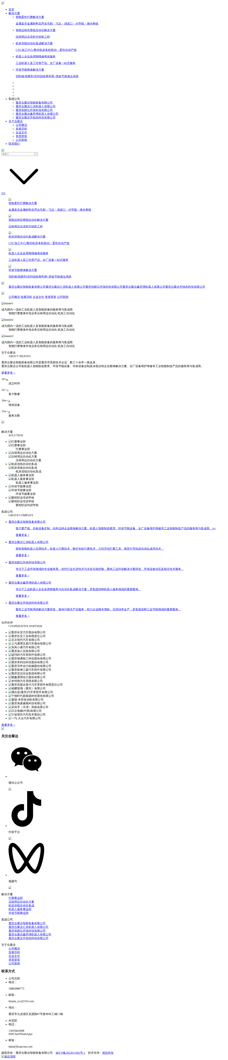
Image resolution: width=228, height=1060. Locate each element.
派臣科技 (108, 1052)
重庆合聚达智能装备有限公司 (34, 102)
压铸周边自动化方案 (21, 901)
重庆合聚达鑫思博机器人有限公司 (37, 113)
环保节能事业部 (18, 912)
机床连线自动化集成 (21, 905)
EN (3, 193)
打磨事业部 (16, 897)
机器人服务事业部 (20, 909)
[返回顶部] (8, 1056)
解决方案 (14, 13)
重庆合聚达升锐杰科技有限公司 (36, 117)
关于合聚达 (16, 121)
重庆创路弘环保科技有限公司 (34, 110)
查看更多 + (8, 372)
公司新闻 (21, 139)
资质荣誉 (21, 136)
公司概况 (21, 125)
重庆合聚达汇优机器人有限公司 (36, 106)
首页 (11, 9)
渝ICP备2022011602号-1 (70, 1052)
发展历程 (21, 128)
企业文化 (21, 132)
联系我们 (14, 143)
